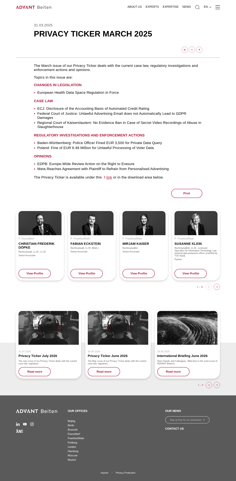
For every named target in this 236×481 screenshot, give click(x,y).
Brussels (73, 429)
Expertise (171, 6)
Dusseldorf (74, 433)
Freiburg (72, 442)
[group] (40, 244)
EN (206, 6)
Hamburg (73, 451)
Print (186, 193)
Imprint (104, 472)
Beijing (71, 420)
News (186, 6)
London (72, 446)
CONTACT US (174, 428)
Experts (152, 6)
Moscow (72, 455)
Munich (72, 459)
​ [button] (217, 287)
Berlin (71, 425)
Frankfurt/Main (76, 438)
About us (135, 6)
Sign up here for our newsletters (186, 420)
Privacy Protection (125, 472)
